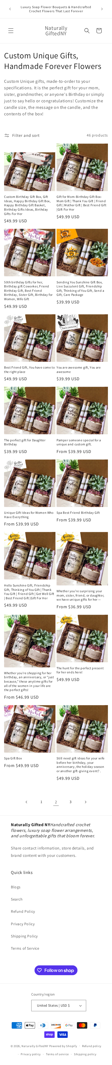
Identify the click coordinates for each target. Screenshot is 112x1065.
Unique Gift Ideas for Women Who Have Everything (29, 515)
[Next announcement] (102, 9)
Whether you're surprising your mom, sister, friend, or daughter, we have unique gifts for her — (80, 595)
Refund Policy (23, 911)
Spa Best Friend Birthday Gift (78, 513)
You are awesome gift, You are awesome (79, 369)
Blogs (16, 887)
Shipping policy (85, 1054)
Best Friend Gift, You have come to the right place (29, 369)
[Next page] (85, 802)
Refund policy (91, 1046)
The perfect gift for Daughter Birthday (24, 442)
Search (17, 899)
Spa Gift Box (13, 758)
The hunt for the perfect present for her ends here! (80, 670)
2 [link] (56, 801)
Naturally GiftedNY (34, 1046)
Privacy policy (31, 1054)
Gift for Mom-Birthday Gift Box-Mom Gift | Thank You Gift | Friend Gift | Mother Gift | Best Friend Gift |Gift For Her (81, 203)
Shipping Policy (24, 936)
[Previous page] (27, 802)
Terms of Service (25, 948)
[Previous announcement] (10, 9)
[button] (11, 31)
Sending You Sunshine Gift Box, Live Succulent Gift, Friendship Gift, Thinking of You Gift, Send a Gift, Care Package (80, 288)
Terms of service (57, 1054)
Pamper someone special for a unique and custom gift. (79, 442)
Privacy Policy (23, 923)
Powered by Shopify (63, 1046)
